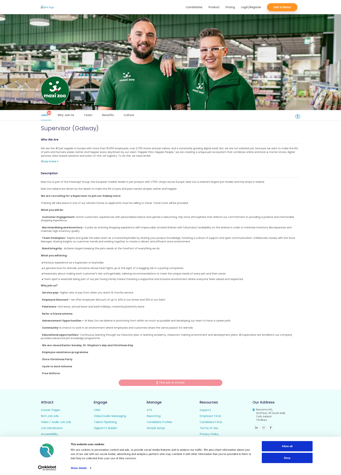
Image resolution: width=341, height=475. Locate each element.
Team (88, 115)
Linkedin (256, 427)
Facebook (271, 427)
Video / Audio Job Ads (56, 422)
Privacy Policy (209, 434)
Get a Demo (282, 7)
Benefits (108, 115)
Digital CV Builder (105, 428)
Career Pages (50, 410)
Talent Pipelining (105, 422)
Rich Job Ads (50, 416)
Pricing (230, 7)
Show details (79, 467)
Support (205, 410)
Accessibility (49, 434)
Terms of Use (209, 428)
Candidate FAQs (211, 422)
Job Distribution (52, 428)
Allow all (287, 446)
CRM (97, 410)
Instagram (264, 427)
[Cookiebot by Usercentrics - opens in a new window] (47, 468)
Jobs (46, 114)
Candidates (194, 7)
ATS (149, 410)
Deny (287, 457)
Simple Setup (156, 428)
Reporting (154, 416)
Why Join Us (66, 115)
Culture (129, 115)
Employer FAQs (210, 416)
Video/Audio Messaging (110, 416)
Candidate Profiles (159, 422)
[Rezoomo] (47, 7)
